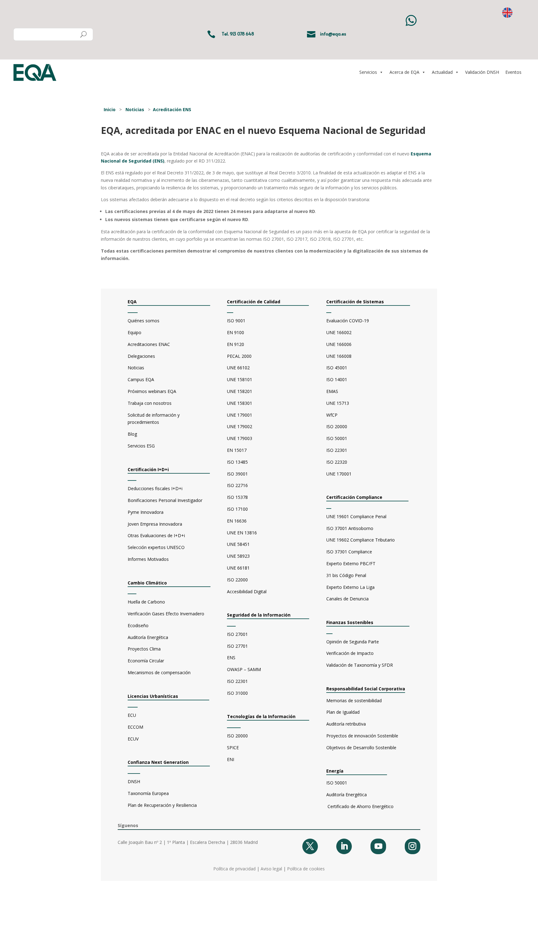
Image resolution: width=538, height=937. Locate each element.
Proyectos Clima (144, 649)
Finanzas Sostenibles (354, 622)
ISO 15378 (237, 497)
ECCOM (135, 727)
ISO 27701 (237, 646)
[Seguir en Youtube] (378, 846)
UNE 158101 (239, 379)
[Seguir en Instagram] (412, 846)
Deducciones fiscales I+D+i (155, 488)
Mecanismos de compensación (159, 672)
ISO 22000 (237, 580)
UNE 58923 (238, 556)
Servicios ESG (141, 446)
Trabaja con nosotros (150, 403)
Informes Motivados (148, 559)
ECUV (133, 739)
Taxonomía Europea (148, 793)
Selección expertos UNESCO (156, 547)
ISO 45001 (336, 368)
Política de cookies (306, 869)
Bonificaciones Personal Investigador (165, 500)
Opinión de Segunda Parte (352, 642)
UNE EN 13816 (242, 533)
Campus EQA (141, 379)
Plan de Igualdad (343, 712)
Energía (339, 771)
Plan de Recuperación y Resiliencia (162, 805)
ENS (231, 657)
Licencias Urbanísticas (153, 696)
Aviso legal (271, 869)
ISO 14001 (336, 379)
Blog (132, 434)
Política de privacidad (234, 869)
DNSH (134, 781)
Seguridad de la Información (258, 615)
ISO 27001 (237, 634)
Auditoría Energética (148, 637)
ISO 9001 (236, 321)
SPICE (233, 747)
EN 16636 (237, 521)
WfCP (331, 415)
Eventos (513, 72)
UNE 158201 (239, 391)
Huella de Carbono (146, 602)
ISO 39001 (237, 474)
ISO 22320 (336, 462)
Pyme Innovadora (145, 512)
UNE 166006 (339, 344)
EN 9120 (235, 344)
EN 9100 (235, 332)
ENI (230, 759)
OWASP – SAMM (244, 669)
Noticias (134, 109)
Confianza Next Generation (158, 762)
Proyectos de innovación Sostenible (362, 736)
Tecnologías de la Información (261, 716)
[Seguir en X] (310, 846)
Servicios (368, 72)
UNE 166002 (339, 332)
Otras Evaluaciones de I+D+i (156, 535)
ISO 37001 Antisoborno (349, 528)
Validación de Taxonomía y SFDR (359, 665)
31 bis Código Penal (346, 575)
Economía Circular (146, 661)
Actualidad (442, 72)
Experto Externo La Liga (350, 587)
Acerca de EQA (404, 72)
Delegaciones (141, 356)
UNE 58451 (238, 544)
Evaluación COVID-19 (347, 321)
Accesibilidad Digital (247, 591)
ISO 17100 (237, 509)
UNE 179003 (239, 438)
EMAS (332, 391)
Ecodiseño (138, 625)
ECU (132, 715)
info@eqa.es (333, 34)
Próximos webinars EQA (152, 391)
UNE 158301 (239, 403)
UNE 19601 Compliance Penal (356, 516)
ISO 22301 (237, 681)
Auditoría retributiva (346, 724)
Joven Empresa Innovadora (155, 524)
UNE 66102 (238, 368)
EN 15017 (237, 450)
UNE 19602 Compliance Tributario (360, 540)
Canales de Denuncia (347, 599)
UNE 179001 (239, 415)
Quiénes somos (143, 321)
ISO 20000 (237, 736)
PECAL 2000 (239, 356)
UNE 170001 (339, 474)
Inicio (110, 109)
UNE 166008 (339, 356)
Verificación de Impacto (350, 653)
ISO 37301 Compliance (349, 552)
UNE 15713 (337, 403)
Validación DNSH (482, 72)
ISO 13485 (237, 462)
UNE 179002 (239, 426)
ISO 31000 (237, 693)
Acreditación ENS (172, 109)
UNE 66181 (238, 568)
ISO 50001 (336, 438)
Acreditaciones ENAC (149, 344)
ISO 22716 (237, 485)
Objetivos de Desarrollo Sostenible (361, 747)
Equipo (134, 332)
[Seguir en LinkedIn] (344, 846)
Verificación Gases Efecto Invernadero (166, 614)
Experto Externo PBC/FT (350, 563)
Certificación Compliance (354, 497)
